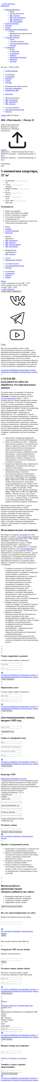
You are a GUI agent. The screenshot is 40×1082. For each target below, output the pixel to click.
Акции (8, 27)
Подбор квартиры (12, 23)
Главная (4, 115)
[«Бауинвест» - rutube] (17, 343)
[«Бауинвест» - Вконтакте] (17, 308)
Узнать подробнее (8, 679)
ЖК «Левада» (15, 15)
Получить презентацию (9, 1074)
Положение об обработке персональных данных (19, 372)
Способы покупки (12, 37)
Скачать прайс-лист (25, 1005)
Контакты (13, 59)
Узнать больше (7, 710)
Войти (4, 935)
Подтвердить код (7, 731)
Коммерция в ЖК (12, 90)
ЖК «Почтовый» (16, 21)
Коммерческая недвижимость (16, 29)
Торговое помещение (13, 88)
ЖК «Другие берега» (18, 17)
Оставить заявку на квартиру (11, 832)
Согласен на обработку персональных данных (18, 675)
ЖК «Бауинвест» (16, 19)
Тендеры (13, 61)
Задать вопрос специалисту (11, 291)
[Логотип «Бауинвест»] (3, 281)
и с (20, 676)
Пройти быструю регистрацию (12, 906)
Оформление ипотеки (18, 57)
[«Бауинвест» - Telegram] (17, 325)
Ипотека (8, 25)
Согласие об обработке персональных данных (18, 370)
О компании (10, 47)
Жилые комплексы (12, 10)
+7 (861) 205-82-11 (8, 4)
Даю (2, 836)
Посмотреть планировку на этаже (13, 779)
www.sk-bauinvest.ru (8, 398)
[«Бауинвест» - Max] (3, 345)
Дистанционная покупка (19, 43)
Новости (13, 55)
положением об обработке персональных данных (19, 677)
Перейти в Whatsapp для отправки (14, 1058)
